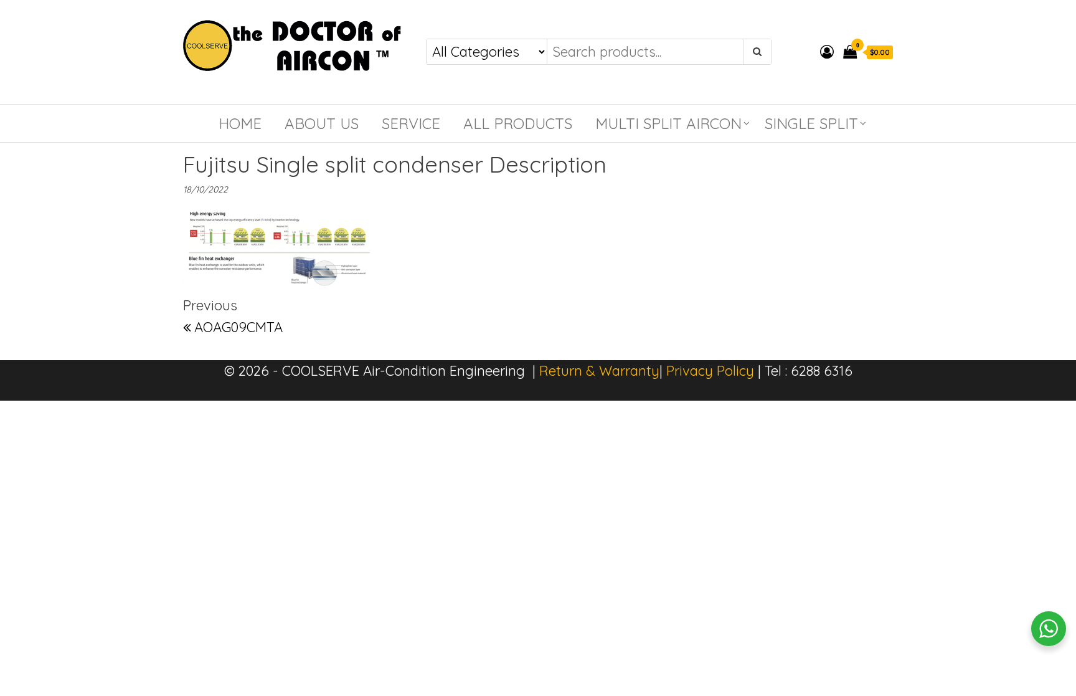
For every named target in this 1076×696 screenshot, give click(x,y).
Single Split (811, 123)
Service (411, 123)
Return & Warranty (599, 370)
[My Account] (827, 51)
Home (240, 123)
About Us (322, 123)
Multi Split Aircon (668, 123)
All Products (517, 123)
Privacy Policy (710, 370)
